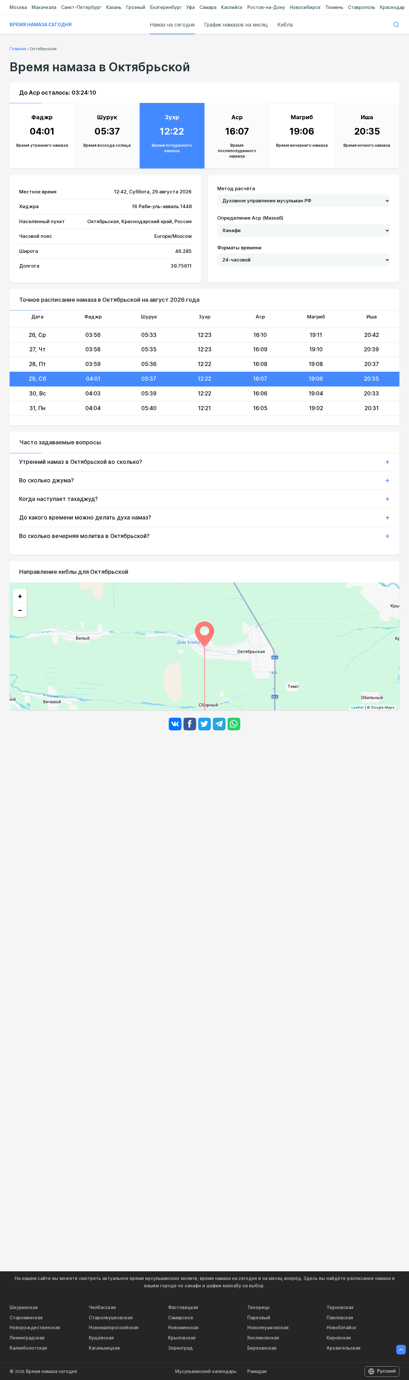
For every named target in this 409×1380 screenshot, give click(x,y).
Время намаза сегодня (41, 24)
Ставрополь (361, 7)
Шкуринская (24, 1307)
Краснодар (392, 7)
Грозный (135, 7)
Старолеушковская (111, 1317)
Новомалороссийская (113, 1327)
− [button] (20, 610)
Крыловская (182, 1337)
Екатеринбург (165, 7)
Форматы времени (239, 248)
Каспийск (232, 7)
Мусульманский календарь (205, 1371)
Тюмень (334, 7)
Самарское (180, 1317)
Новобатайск (341, 1327)
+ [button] (20, 596)
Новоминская (183, 1327)
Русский (386, 1371)
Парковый (258, 1317)
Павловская (340, 1317)
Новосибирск (305, 7)
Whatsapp (234, 724)
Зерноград (180, 1348)
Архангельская (343, 1348)
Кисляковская (263, 1337)
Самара (207, 7)
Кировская (339, 1337)
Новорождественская (35, 1327)
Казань (113, 7)
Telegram (219, 724)
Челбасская (102, 1307)
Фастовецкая (183, 1307)
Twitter (204, 724)
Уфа (190, 7)
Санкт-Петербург (81, 7)
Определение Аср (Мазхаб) (250, 218)
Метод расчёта (236, 188)
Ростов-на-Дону (266, 7)
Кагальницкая (104, 1348)
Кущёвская (101, 1337)
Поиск (396, 24)
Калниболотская (28, 1348)
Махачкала (44, 7)
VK (175, 724)
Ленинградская (27, 1337)
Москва (18, 7)
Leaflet (357, 707)
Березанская (261, 1348)
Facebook (189, 724)
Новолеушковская (268, 1327)
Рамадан (257, 1371)
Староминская (26, 1317)
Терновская (340, 1307)
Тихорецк (258, 1307)
